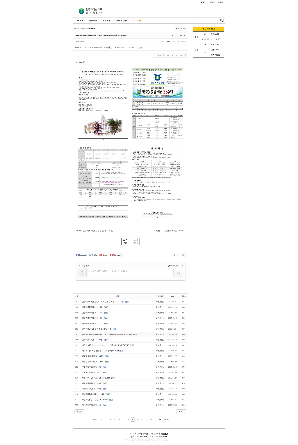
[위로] (172, 55)
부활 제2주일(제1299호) (92, 388)
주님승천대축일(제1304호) (93, 361)
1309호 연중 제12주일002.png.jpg (128, 47)
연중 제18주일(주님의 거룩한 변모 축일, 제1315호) (103, 301)
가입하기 (212, 2)
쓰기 (182, 411)
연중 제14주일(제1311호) (93, 323)
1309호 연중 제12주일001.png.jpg (97, 47)
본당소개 (93, 20)
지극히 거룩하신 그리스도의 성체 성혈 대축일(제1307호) (105, 345)
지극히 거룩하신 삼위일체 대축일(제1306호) (100, 350)
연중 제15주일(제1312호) (93, 318)
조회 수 (183, 296)
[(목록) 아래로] (177, 55)
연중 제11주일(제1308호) (93, 339)
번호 (76, 296)
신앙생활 (107, 20)
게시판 (135, 20)
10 (137, 419)
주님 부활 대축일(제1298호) (94, 394)
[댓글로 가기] (181, 55)
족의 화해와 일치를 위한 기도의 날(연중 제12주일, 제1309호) (101, 35)
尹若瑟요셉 (80, 41)
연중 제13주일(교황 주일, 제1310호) (97, 329)
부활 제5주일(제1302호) (92, 372)
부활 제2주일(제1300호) (92, 383)
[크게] (164, 55)
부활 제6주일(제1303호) (92, 367)
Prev (95, 419)
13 (151, 419)
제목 (117, 296)
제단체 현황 (121, 20)
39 (160, 419)
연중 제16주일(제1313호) (93, 312)
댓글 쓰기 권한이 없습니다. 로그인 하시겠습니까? (109, 270)
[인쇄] (185, 55)
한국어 (220, 2)
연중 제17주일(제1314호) (93, 307)
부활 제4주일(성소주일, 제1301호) (96, 377)
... (105, 419)
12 (146, 419)
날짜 (172, 296)
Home (80, 20)
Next (166, 419)
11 (141, 419)
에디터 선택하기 (176, 265)
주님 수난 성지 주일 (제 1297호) (95, 399)
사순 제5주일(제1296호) (92, 405)
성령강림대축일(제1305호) (93, 356)
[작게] (168, 55)
